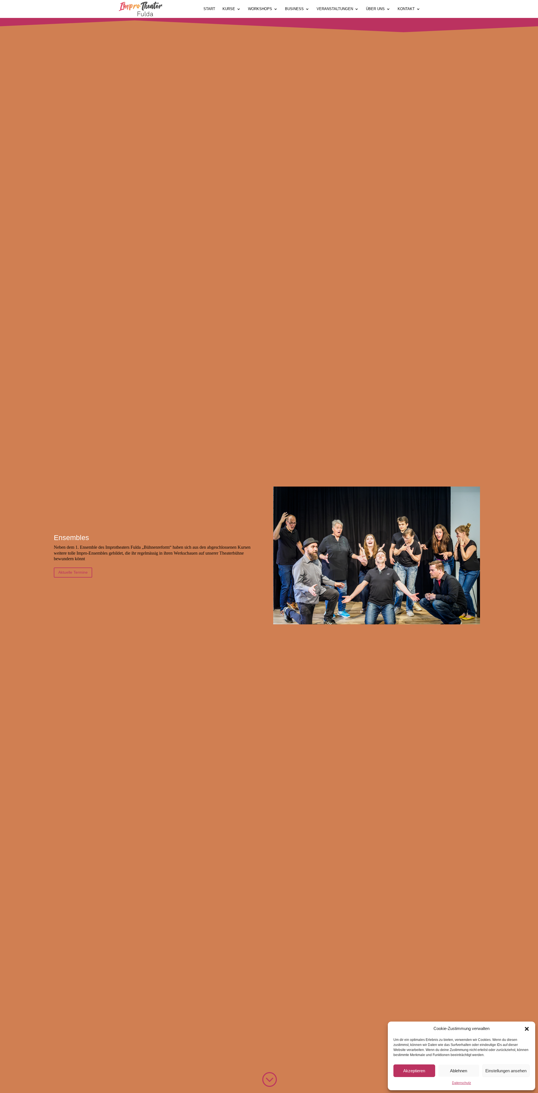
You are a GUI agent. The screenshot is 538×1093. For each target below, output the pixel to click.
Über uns (375, 9)
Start (209, 9)
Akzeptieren (414, 1070)
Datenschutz (461, 1083)
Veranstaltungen (335, 9)
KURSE (228, 9)
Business (294, 9)
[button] (527, 1029)
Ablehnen (458, 1070)
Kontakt (406, 9)
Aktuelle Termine (73, 572)
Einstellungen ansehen (506, 1070)
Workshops (260, 9)
